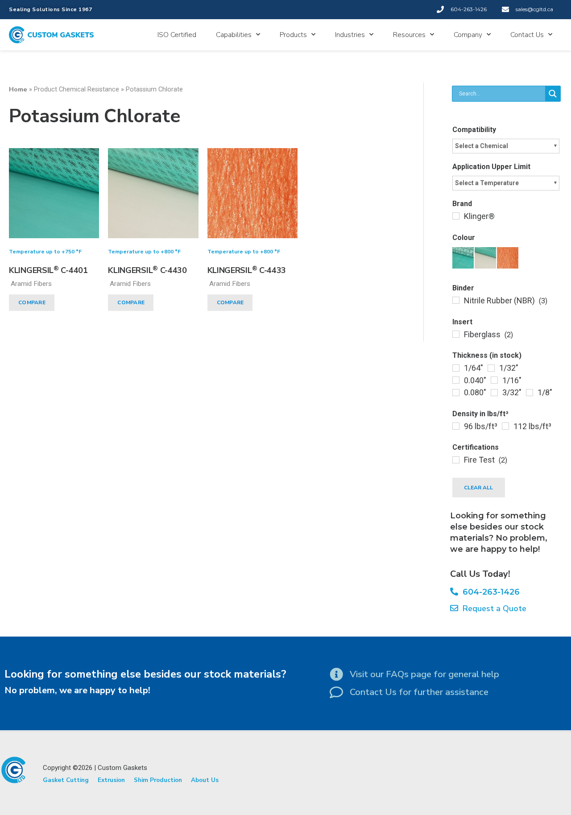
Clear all (478, 487)
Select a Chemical (481, 145)
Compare (32, 302)
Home (18, 89)
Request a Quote (492, 608)
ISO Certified (176, 34)
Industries (350, 34)
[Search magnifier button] (552, 93)
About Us (205, 780)
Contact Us (527, 34)
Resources (409, 34)
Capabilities (234, 34)
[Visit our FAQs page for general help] (336, 674)
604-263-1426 (489, 592)
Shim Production (158, 780)
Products (293, 34)
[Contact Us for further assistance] (336, 692)
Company (468, 34)
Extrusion (111, 780)
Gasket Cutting (66, 780)
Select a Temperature (487, 182)
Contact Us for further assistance (419, 692)
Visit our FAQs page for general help (424, 674)
